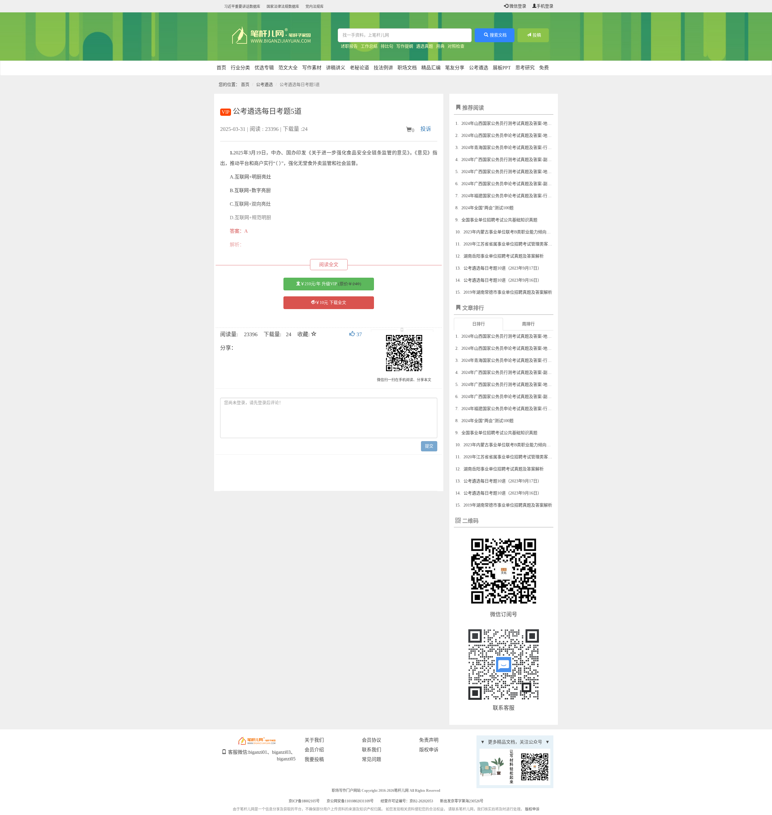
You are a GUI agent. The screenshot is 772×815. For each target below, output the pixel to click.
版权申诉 (428, 749)
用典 (440, 46)
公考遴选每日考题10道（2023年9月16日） (503, 280)
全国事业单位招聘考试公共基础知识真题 (499, 220)
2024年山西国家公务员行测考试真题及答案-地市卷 (508, 123)
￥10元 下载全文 (330, 302)
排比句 (387, 46)
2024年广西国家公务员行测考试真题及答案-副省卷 (508, 159)
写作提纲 (404, 46)
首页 (221, 67)
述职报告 (349, 46)
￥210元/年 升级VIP (330, 284)
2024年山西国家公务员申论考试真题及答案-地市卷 (508, 135)
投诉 (425, 129)
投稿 (537, 35)
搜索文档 (498, 35)
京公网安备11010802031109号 (350, 801)
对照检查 (456, 46)
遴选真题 (424, 46)
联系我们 (371, 749)
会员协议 (371, 740)
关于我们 (314, 740)
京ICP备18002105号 (304, 801)
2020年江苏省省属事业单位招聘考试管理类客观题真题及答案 (520, 244)
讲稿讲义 (335, 67)
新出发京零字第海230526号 (461, 801)
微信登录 (517, 6)
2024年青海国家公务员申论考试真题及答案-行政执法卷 (512, 147)
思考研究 (525, 67)
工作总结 (369, 46)
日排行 (478, 324)
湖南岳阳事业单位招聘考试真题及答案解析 (504, 256)
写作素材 (311, 67)
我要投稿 (314, 759)
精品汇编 (431, 67)
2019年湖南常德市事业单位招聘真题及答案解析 (508, 292)
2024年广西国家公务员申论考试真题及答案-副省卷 (508, 184)
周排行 (528, 324)
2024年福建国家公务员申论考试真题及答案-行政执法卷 (512, 196)
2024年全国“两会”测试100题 (487, 208)
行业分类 (240, 67)
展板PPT (502, 67)
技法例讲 (383, 67)
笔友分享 (454, 67)
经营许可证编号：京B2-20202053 (407, 801)
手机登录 (544, 6)
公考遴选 (478, 67)
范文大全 (288, 67)
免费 (544, 67)
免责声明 (428, 740)
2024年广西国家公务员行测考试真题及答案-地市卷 (508, 171)
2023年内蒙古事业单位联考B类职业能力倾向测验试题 (513, 232)
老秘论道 (359, 67)
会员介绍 (314, 749)
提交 (429, 446)
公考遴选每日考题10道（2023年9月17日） (503, 268)
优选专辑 (264, 67)
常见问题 (371, 759)
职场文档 (407, 67)
